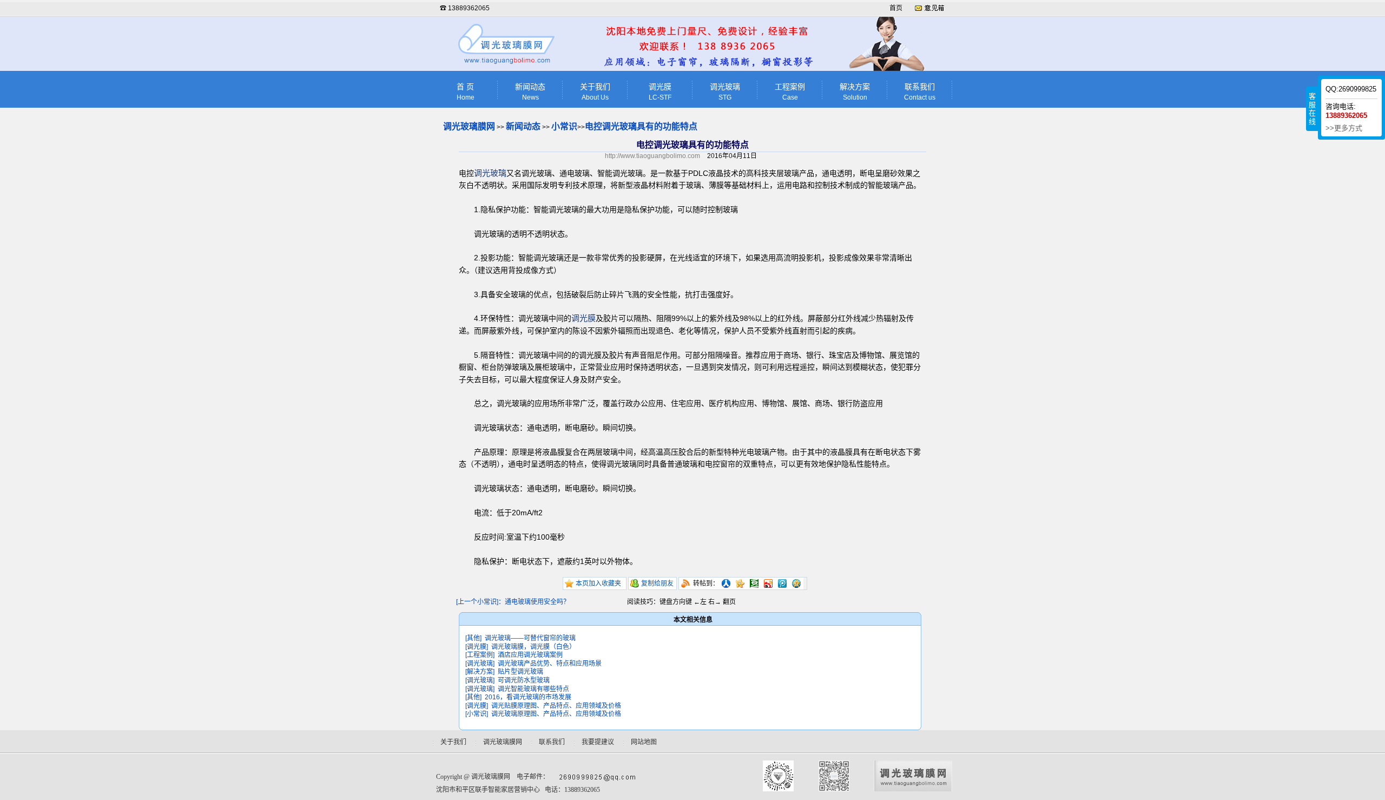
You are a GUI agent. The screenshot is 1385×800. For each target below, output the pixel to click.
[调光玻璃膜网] (507, 65)
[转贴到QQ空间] (796, 583)
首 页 (465, 92)
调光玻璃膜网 (469, 126)
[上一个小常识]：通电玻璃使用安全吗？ (513, 602)
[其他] (473, 638)
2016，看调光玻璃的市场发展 (528, 697)
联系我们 (919, 92)
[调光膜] (476, 647)
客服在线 (1312, 109)
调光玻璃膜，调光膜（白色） (533, 647)
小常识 (564, 126)
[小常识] (476, 714)
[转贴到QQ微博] (782, 583)
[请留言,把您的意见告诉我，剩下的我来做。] (929, 8)
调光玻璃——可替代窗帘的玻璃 (530, 638)
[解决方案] (479, 672)
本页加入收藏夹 (598, 583)
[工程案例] (479, 655)
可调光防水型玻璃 (524, 680)
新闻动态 (530, 92)
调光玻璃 (725, 92)
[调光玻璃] (479, 663)
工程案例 (790, 92)
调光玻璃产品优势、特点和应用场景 (550, 663)
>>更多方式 (1343, 128)
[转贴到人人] (726, 583)
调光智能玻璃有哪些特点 (533, 689)
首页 (895, 8)
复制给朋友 (657, 583)
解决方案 (855, 92)
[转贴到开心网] (740, 583)
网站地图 (644, 742)
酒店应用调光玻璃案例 (530, 655)
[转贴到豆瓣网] (754, 583)
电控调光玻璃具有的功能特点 (641, 126)
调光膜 (660, 92)
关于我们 (595, 92)
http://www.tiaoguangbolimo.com (652, 156)
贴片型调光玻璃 (520, 672)
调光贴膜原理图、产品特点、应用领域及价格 (556, 706)
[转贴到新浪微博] (768, 583)
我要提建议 (598, 742)
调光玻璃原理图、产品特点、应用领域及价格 (556, 714)
